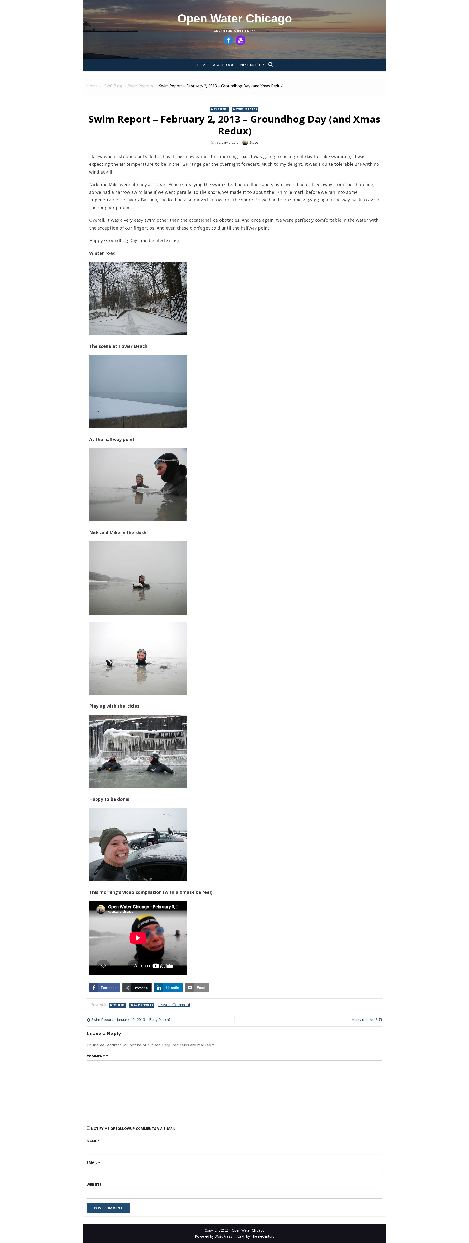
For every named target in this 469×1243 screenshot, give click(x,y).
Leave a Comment (174, 1004)
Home (202, 64)
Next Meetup (252, 64)
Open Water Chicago (234, 18)
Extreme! (221, 109)
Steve (253, 142)
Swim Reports (246, 109)
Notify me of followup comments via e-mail (133, 1128)
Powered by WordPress (213, 1236)
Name (93, 1140)
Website (94, 1184)
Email (93, 1162)
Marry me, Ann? (364, 1019)
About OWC (223, 64)
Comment (97, 1056)
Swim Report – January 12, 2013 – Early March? (131, 1019)
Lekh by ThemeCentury (256, 1236)
